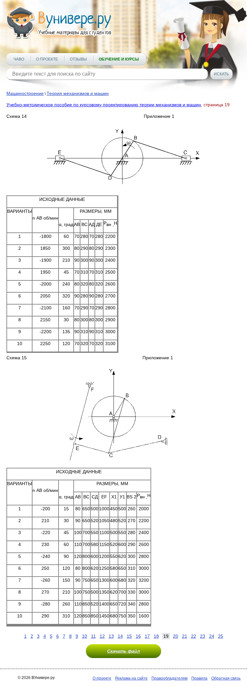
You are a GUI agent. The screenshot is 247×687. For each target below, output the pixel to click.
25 (220, 636)
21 (184, 636)
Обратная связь (226, 678)
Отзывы (78, 59)
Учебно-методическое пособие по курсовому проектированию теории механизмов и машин (103, 104)
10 (84, 636)
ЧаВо (19, 59)
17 (147, 636)
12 (102, 636)
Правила (199, 678)
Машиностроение (25, 93)
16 (138, 636)
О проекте (47, 59)
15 (129, 636)
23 (202, 636)
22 (193, 636)
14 (120, 636)
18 (156, 636)
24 (211, 636)
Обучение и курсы (119, 59)
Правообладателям (169, 678)
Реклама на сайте (131, 678)
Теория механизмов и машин (78, 93)
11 (93, 636)
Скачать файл (123, 651)
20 (175, 636)
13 (111, 636)
